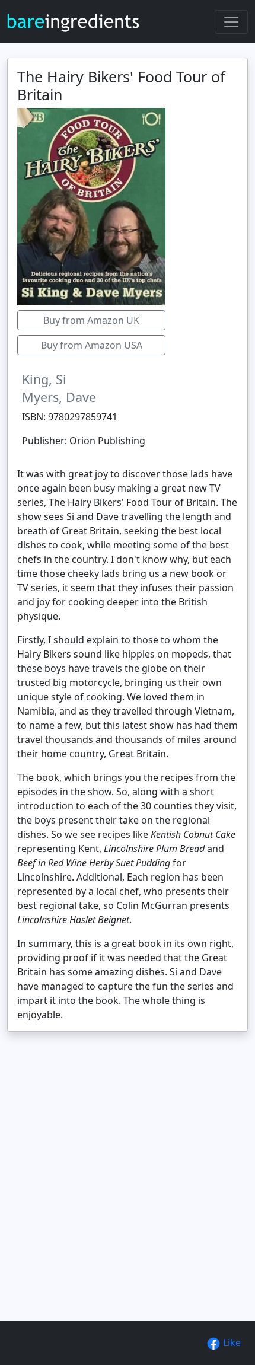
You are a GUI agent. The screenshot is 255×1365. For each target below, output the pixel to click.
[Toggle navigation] (231, 22)
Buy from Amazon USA (91, 345)
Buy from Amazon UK (91, 320)
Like (231, 1342)
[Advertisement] (127, 1201)
